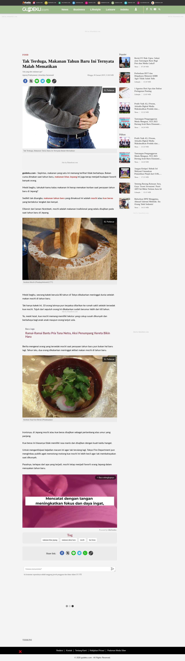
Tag (70, 535)
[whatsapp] (48, 82)
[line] (37, 82)
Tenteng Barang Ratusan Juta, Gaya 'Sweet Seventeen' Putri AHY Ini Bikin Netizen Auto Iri (148, 186)
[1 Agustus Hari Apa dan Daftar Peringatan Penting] (124, 97)
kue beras (108, 198)
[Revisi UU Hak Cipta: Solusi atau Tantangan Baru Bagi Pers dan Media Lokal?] (124, 66)
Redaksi (59, 650)
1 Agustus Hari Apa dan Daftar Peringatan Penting (148, 89)
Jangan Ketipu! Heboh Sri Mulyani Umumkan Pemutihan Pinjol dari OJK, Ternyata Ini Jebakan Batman (147, 171)
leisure (110, 9)
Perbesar (110, 90)
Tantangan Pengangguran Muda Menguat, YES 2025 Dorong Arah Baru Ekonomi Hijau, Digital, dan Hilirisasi (146, 122)
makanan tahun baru (54, 198)
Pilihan (122, 134)
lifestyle (95, 9)
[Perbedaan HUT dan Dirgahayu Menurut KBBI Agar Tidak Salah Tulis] (124, 82)
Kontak (69, 650)
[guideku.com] (35, 11)
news (65, 9)
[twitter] (31, 82)
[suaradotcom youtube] (155, 10)
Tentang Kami (81, 650)
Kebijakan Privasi (97, 650)
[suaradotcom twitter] (151, 10)
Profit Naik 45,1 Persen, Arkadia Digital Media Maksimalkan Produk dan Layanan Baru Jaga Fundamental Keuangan (146, 106)
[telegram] (43, 82)
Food (25, 55)
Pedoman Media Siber (116, 650)
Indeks (124, 9)
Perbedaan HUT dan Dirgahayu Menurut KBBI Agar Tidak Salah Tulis (146, 76)
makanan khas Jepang (66, 177)
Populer (122, 54)
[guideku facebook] (147, 10)
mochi (94, 198)
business (79, 9)
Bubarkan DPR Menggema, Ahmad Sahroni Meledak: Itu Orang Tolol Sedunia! (147, 201)
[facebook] (25, 82)
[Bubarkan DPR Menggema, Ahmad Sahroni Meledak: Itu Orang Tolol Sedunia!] (124, 207)
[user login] (136, 10)
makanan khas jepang (50, 540)
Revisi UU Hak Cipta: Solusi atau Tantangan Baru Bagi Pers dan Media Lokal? (146, 60)
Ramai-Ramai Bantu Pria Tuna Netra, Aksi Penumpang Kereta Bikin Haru (67, 335)
